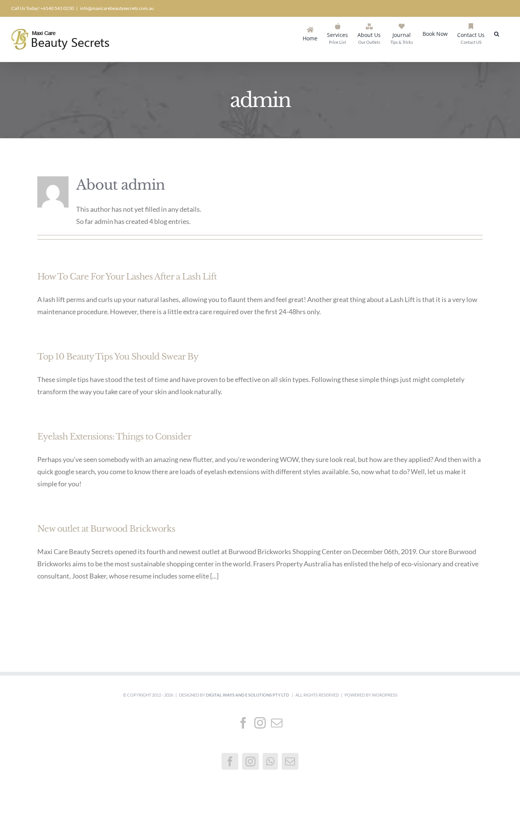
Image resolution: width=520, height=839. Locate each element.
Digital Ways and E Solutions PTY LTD (248, 694)
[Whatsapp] (270, 761)
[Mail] (276, 723)
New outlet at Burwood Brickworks (106, 529)
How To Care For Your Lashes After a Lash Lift (127, 277)
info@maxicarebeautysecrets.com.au (117, 8)
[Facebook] (243, 723)
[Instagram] (260, 723)
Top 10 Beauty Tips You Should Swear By (117, 357)
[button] (496, 33)
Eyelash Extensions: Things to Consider (114, 436)
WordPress (384, 694)
